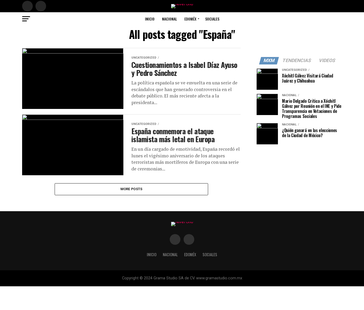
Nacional (169, 19)
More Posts (131, 189)
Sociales (212, 19)
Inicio (150, 19)
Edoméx (190, 19)
